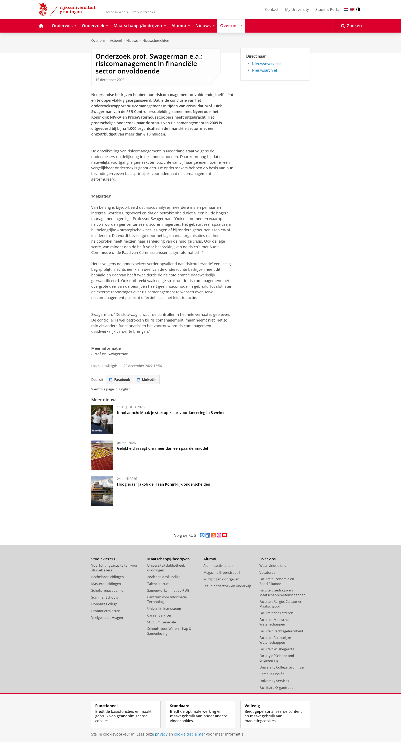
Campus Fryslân (271, 674)
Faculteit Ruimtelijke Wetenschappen (275, 640)
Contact (271, 9)
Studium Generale (161, 622)
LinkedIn (149, 379)
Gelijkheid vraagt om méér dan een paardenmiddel (162, 448)
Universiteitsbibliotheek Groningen (166, 567)
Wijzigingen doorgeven (221, 579)
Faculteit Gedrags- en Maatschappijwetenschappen (282, 592)
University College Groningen (282, 667)
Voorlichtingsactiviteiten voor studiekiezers (114, 567)
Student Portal (327, 9)
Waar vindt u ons (272, 565)
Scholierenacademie (107, 590)
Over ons (98, 40)
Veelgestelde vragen (107, 617)
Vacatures (267, 572)
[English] (352, 9)
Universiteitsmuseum (164, 608)
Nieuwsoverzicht (266, 63)
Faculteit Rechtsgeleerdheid (281, 631)
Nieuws (132, 40)
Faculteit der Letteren (276, 613)
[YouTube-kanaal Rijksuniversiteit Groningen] (224, 535)
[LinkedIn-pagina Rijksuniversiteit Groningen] (208, 535)
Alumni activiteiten (218, 565)
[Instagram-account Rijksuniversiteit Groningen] (219, 535)
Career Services (159, 615)
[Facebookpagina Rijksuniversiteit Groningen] (202, 535)
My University (297, 9)
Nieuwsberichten (155, 40)
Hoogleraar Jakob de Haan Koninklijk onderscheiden (163, 484)
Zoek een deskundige (163, 577)
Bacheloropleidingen (107, 577)
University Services (274, 681)
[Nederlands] (346, 9)
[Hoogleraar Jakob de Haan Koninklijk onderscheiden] (102, 491)
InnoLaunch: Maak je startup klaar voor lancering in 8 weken (171, 412)
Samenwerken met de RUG (168, 590)
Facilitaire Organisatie (276, 687)
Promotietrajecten (105, 611)
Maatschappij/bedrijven (168, 559)
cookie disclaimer (189, 734)
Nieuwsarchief (264, 70)
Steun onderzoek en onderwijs (227, 586)
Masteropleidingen (106, 583)
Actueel (116, 40)
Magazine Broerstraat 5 (221, 572)
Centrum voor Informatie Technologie (167, 599)
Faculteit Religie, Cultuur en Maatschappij (280, 604)
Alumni (209, 559)
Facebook (122, 379)
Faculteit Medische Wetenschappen (274, 622)
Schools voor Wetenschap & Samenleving (169, 631)
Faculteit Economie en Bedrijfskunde (276, 581)
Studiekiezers (103, 559)
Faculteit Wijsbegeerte (276, 649)
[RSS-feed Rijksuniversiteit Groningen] (213, 535)
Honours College (104, 604)
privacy (161, 734)
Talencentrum (158, 583)
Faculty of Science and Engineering (276, 658)
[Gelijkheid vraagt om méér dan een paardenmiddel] (102, 455)
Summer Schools (104, 597)
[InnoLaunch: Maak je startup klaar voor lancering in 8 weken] (102, 419)
